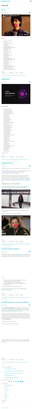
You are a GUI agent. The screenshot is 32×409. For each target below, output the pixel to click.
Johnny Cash (26, 243)
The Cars (18, 75)
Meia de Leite (6, 396)
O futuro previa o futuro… (11, 249)
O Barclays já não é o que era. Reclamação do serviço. (13, 371)
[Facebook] (13, 381)
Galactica (20, 255)
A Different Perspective (8, 385)
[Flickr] (22, 381)
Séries (7, 247)
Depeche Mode (16, 159)
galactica (19, 297)
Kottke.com (6, 389)
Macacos (5, 394)
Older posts (4, 364)
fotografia (8, 161)
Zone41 (5, 398)
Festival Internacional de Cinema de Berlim (16, 310)
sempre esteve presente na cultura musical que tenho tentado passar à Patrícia (15, 187)
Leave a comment (24, 75)
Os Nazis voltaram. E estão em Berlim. (15, 302)
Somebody (5, 79)
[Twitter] (9, 381)
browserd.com (5, 1)
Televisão (9, 247)
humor (21, 297)
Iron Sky (5, 311)
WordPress (6, 407)
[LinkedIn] (18, 381)
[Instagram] (16, 381)
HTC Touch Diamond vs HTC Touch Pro (10, 377)
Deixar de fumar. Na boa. (8, 375)
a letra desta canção (9, 170)
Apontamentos (4, 161)
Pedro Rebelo (4, 12)
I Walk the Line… (8, 163)
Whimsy (3, 407)
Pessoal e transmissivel (9, 75)
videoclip (20, 75)
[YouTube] (20, 381)
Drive (4, 10)
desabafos (16, 297)
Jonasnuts (6, 387)
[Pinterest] (11, 381)
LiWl (5, 392)
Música (5, 75)
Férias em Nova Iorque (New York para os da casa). (12, 373)
